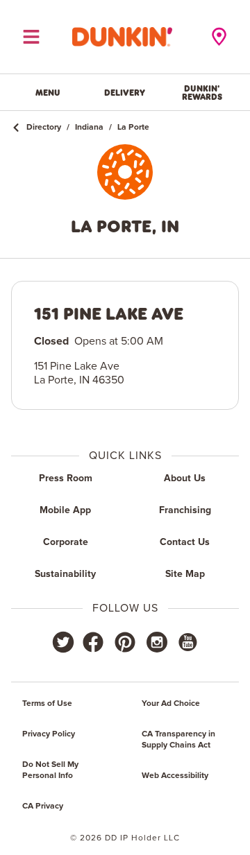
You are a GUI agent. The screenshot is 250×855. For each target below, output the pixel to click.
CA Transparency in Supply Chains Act (178, 740)
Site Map (185, 574)
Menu (47, 92)
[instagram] (157, 642)
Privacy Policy (48, 734)
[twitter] (63, 642)
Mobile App (65, 510)
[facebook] (93, 642)
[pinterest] (125, 642)
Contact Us (185, 542)
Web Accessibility (175, 776)
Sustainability (65, 574)
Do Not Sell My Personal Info (50, 770)
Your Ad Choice (171, 704)
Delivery (124, 92)
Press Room (65, 478)
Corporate (65, 542)
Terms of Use (47, 704)
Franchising (185, 510)
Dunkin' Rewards (202, 92)
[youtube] (187, 642)
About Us (185, 478)
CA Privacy (42, 806)
